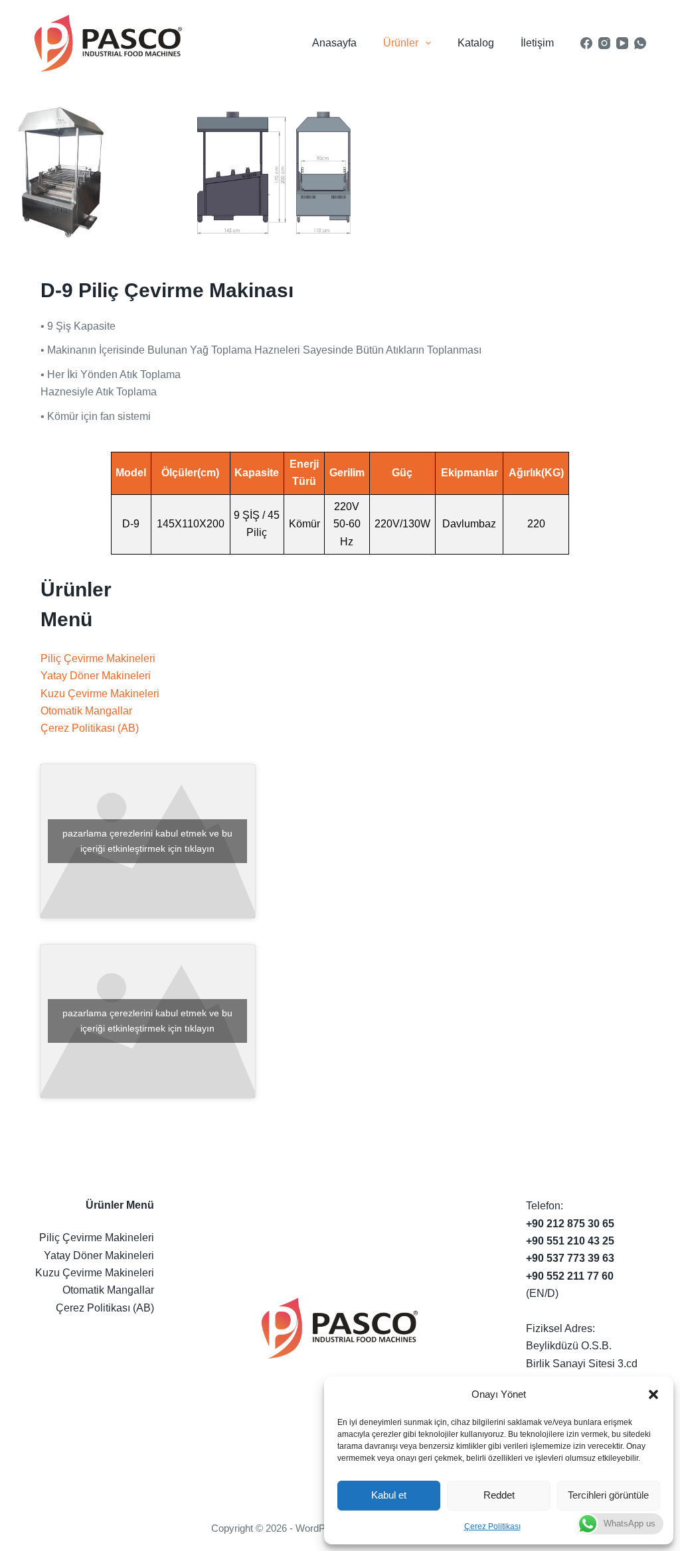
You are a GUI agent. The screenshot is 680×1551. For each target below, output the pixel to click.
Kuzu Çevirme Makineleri (100, 693)
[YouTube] (622, 43)
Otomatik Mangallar (86, 710)
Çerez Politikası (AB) (90, 728)
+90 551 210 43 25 (570, 1241)
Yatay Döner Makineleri (96, 675)
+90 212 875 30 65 (570, 1223)
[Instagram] (604, 43)
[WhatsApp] (640, 43)
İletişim (537, 42)
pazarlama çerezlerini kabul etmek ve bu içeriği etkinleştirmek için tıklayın (147, 841)
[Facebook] (586, 43)
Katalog (476, 42)
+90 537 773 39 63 (570, 1258)
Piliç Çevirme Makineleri (98, 658)
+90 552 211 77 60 (570, 1276)
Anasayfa (334, 42)
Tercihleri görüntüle (608, 1495)
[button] (653, 1394)
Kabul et (388, 1495)
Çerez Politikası (492, 1526)
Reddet (499, 1495)
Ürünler (400, 42)
